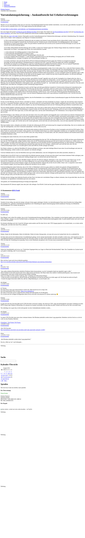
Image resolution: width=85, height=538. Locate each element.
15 (5, 375)
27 (1, 379)
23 (6, 377)
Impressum (7, 5)
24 (8, 377)
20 (1, 377)
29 (5, 379)
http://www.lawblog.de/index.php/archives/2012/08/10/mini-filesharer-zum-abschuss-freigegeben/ (26, 262)
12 (11, 373)
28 (3, 379)
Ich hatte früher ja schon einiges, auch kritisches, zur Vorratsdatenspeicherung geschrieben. (24, 29)
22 (5, 377)
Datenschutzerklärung (9, 6)
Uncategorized (4, 22)
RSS (5, 3)
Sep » (5, 380)
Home (5, 2)
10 (8, 373)
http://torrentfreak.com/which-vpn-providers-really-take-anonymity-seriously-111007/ (23, 330)
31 (8, 379)
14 (3, 375)
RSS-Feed (16, 190)
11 (9, 373)
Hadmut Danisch (5, 9)
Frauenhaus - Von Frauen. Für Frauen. (11, 322)
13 (1, 375)
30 (6, 379)
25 (10, 377)
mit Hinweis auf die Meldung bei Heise (26, 32)
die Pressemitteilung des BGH (61, 32)
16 (6, 375)
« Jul (2, 380)
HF (1, 265)
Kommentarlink (5, 196)
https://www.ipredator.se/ (27, 291)
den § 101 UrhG (13, 36)
